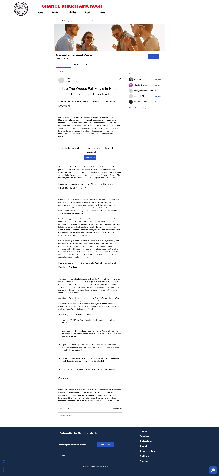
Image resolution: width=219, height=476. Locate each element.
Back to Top (4, 466)
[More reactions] (68, 408)
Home (143, 431)
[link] (63, 65)
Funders (144, 436)
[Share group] (161, 56)
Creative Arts (148, 451)
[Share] (120, 78)
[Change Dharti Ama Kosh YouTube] (63, 455)
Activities (146, 441)
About (143, 446)
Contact (144, 461)
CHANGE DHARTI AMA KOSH (72, 6)
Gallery (144, 456)
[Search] (142, 56)
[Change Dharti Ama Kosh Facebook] (60, 455)
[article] (90, 248)
